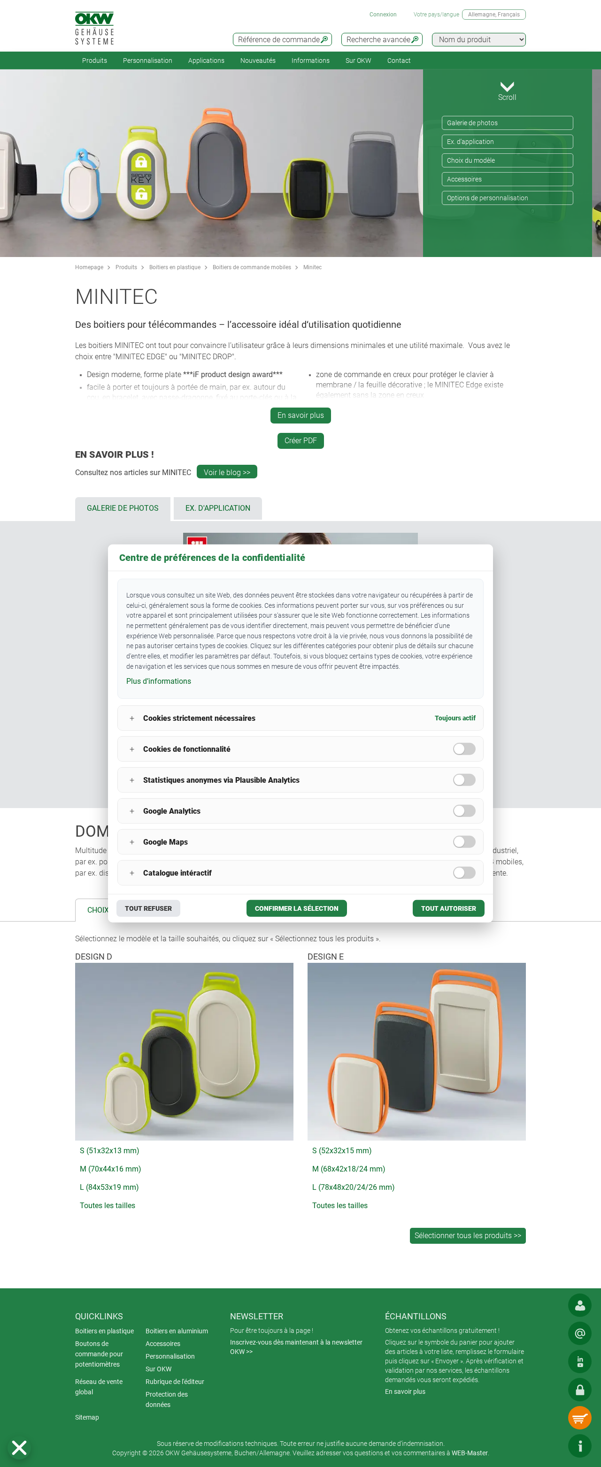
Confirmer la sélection (297, 908)
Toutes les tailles (107, 1205)
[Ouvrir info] (580, 1446)
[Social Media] (580, 1361)
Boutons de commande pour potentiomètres (99, 1354)
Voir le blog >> (227, 472)
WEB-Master (470, 1453)
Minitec (312, 267)
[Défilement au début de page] (551, 1446)
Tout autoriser (448, 908)
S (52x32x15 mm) (342, 1150)
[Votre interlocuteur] (580, 1305)
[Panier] (580, 1417)
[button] (19, 1447)
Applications (206, 60)
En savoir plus (300, 415)
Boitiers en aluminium (177, 1331)
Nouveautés (258, 60)
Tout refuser (148, 908)
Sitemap (87, 1417)
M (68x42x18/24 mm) (348, 1169)
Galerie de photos (472, 123)
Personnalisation (147, 60)
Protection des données (167, 1399)
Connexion (383, 14)
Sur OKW (358, 60)
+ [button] (132, 718)
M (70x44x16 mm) (110, 1169)
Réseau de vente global (99, 1387)
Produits (94, 60)
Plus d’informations (158, 680)
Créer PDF (301, 440)
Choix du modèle (471, 160)
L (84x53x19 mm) (109, 1187)
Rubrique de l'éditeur (175, 1381)
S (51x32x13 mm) (109, 1150)
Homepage (89, 267)
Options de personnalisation (487, 198)
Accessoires (464, 179)
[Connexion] (580, 1389)
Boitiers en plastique (174, 267)
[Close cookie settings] (19, 1447)
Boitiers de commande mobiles (252, 267)
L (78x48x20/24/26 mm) (353, 1187)
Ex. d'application (470, 141)
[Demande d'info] (580, 1333)
